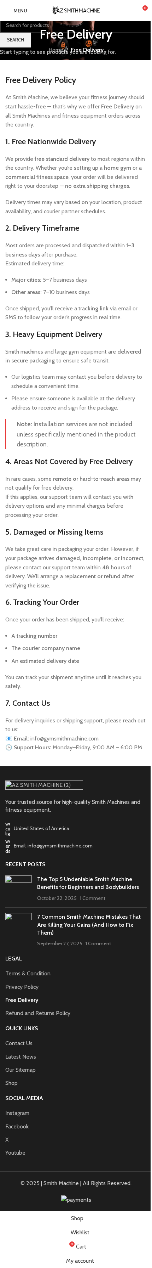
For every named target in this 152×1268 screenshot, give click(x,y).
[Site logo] (76, 10)
